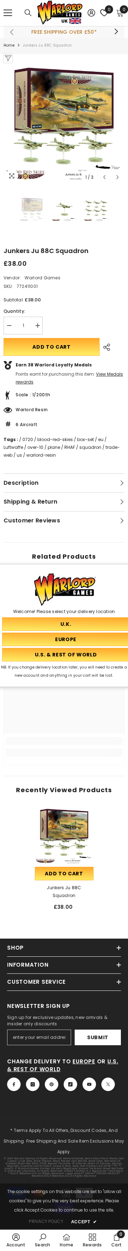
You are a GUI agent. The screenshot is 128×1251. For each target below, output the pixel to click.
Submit (97, 1037)
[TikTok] (70, 1084)
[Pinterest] (51, 1084)
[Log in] (91, 12)
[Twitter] (108, 1084)
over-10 (35, 447)
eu (100, 439)
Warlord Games (42, 278)
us (19, 455)
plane (54, 447)
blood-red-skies (55, 439)
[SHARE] (105, 347)
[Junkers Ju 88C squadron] (64, 836)
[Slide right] (115, 32)
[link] (64, 741)
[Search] (28, 13)
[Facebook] (14, 1084)
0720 (27, 439)
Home (9, 45)
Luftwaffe (13, 447)
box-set (85, 439)
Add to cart (51, 346)
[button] (104, 177)
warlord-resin (41, 455)
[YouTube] (89, 1084)
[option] (64, 123)
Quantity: (14, 311)
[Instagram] (32, 1084)
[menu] (8, 13)
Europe (84, 1061)
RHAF (69, 447)
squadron (90, 447)
